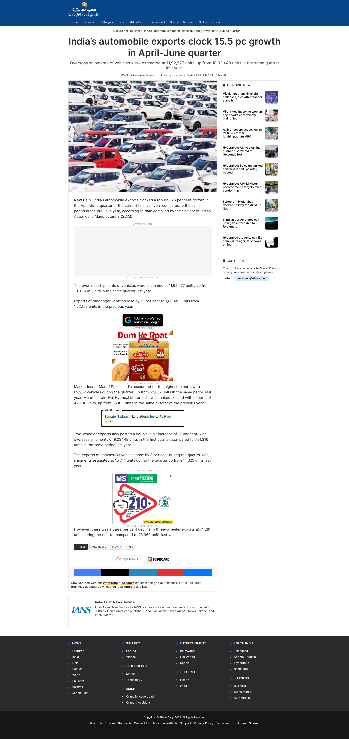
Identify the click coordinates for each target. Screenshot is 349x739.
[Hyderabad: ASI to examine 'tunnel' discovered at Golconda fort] (271, 151)
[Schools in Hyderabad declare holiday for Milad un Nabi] (271, 205)
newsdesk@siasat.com (252, 278)
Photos (202, 22)
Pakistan (78, 681)
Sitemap (254, 723)
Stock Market (243, 692)
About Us (95, 723)
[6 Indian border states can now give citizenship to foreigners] (271, 223)
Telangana (107, 22)
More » (109, 615)
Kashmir (77, 687)
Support (185, 723)
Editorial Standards (118, 723)
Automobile (98, 546)
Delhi (75, 663)
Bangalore (241, 669)
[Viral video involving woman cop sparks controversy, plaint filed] (271, 115)
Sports (174, 22)
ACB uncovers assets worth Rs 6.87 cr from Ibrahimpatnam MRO (242, 133)
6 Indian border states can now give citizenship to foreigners (241, 223)
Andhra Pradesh (245, 657)
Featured (78, 651)
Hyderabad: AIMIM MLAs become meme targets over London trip (242, 187)
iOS (144, 586)
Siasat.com (120, 31)
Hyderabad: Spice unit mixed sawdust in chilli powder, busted (243, 169)
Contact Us (142, 723)
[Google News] (127, 559)
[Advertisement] (142, 250)
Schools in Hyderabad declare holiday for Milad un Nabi (242, 205)
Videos (216, 22)
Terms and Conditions (231, 723)
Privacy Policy (203, 723)
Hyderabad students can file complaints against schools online (242, 241)
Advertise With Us (164, 723)
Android (129, 586)
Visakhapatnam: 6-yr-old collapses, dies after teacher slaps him (242, 97)
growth (116, 546)
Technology (134, 680)
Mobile (130, 674)
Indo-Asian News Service (140, 75)
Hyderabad (89, 22)
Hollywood (187, 657)
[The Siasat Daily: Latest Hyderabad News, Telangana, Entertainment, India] (84, 9)
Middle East (136, 22)
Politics (77, 669)
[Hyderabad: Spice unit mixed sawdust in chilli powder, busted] (271, 169)
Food (183, 686)
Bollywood (187, 651)
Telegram (127, 583)
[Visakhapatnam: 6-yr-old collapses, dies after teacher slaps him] (271, 97)
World (76, 675)
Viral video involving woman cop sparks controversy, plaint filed (242, 115)
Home (74, 22)
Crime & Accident (138, 702)
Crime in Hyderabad (140, 696)
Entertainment (157, 22)
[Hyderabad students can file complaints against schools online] (271, 241)
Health (184, 680)
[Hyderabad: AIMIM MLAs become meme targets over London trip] (271, 187)
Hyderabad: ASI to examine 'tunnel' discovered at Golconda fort (241, 151)
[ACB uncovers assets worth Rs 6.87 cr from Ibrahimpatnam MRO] (271, 133)
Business (188, 22)
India (122, 22)
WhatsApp (110, 583)
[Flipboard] (158, 559)
